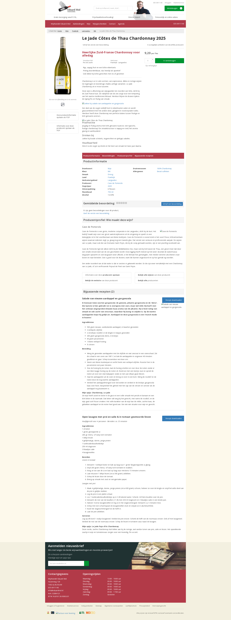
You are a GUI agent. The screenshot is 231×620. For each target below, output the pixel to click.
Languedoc (86, 31)
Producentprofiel (124, 156)
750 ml (110, 192)
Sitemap (99, 606)
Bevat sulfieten (163, 171)
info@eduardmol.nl (55, 590)
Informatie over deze (102, 275)
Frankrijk (75, 31)
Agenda (121, 24)
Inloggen (168, 3)
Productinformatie (91, 156)
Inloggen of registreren (55, 606)
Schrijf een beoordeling (172, 204)
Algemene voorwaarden (114, 606)
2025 (110, 186)
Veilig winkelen (87, 606)
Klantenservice (179, 3)
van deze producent (101, 280)
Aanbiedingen (78, 24)
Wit (95, 31)
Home (60, 31)
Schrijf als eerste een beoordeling (96, 45)
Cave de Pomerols (115, 183)
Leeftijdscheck (131, 606)
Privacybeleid (144, 606)
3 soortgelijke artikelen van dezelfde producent (165, 45)
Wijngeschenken (100, 24)
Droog (110, 174)
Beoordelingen (108, 156)
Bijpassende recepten (144, 156)
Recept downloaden (173, 300)
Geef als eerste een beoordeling (96, 213)
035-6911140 (53, 587)
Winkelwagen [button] (174, 8)
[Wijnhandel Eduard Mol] (69, 7)
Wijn (88, 24)
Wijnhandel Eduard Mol (61, 24)
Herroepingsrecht (159, 606)
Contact (112, 24)
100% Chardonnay (164, 168)
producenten (148, 280)
